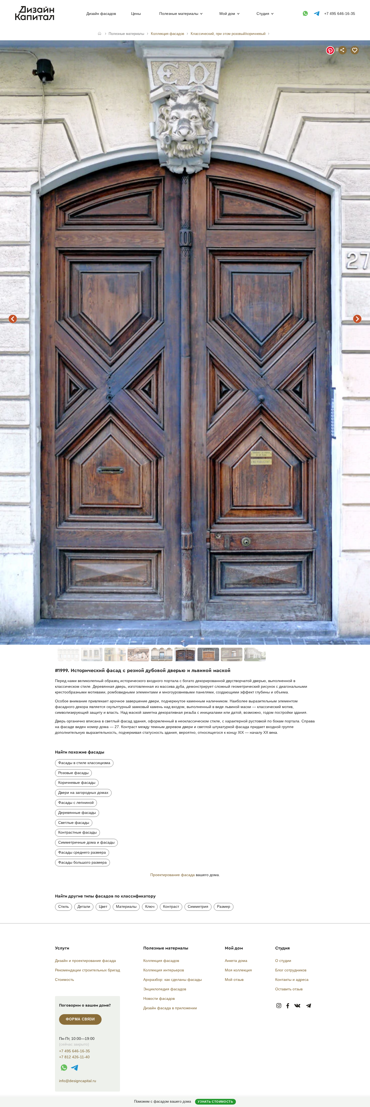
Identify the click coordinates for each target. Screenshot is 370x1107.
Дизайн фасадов (101, 13)
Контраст (171, 906)
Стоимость (64, 979)
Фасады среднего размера (82, 852)
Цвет (103, 906)
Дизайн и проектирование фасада (85, 960)
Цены (136, 13)
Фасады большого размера (82, 862)
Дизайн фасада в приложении (170, 1008)
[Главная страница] (36, 19)
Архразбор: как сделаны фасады (172, 979)
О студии (283, 960)
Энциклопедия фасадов (164, 989)
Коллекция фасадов (161, 960)
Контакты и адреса (292, 979)
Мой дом (227, 13)
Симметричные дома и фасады (86, 842)
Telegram (308, 1006)
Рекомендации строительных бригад (87, 970)
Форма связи (80, 1019)
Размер (223, 906)
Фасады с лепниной (76, 802)
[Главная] (99, 34)
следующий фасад (357, 318)
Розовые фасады (73, 773)
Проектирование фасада (172, 875)
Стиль (63, 906)
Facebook (287, 1006)
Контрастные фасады (77, 832)
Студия (263, 13)
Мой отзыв (234, 979)
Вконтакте (297, 1006)
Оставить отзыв (289, 989)
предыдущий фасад (12, 318)
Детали (83, 906)
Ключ (149, 906)
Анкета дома (236, 960)
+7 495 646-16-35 (339, 13)
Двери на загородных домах (83, 792)
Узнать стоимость (215, 1101)
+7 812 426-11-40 (74, 1057)
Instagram (279, 1006)
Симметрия (198, 906)
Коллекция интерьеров (163, 970)
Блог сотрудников (290, 970)
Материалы (126, 906)
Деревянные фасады (77, 812)
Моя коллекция (238, 970)
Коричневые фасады (76, 782)
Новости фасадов (159, 998)
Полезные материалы (178, 13)
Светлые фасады (73, 822)
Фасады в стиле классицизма (84, 763)
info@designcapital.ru (77, 1081)
